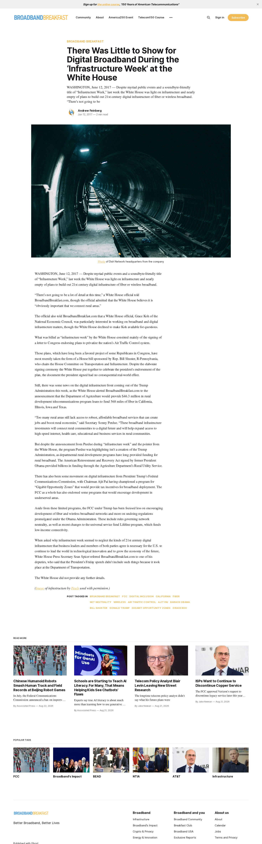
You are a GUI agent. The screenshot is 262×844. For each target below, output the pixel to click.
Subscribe (238, 17)
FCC (124, 596)
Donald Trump (120, 607)
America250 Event (121, 17)
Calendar (220, 825)
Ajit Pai (163, 602)
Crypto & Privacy (143, 831)
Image (40, 588)
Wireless (120, 602)
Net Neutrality (100, 602)
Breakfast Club (183, 825)
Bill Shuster (98, 607)
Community (83, 17)
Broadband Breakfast (85, 41)
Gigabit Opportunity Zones (151, 607)
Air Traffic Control (142, 602)
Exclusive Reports (185, 837)
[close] (258, 4)
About (100, 17)
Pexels (75, 588)
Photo (101, 261)
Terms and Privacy (226, 837)
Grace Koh (180, 607)
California (163, 596)
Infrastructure (141, 819)
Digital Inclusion (141, 596)
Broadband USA (183, 831)
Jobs (218, 831)
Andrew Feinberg (90, 110)
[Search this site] (208, 17)
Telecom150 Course (151, 17)
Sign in (219, 17)
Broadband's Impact (145, 825)
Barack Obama (180, 602)
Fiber (176, 596)
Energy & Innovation (145, 837)
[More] (171, 17)
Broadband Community (188, 819)
